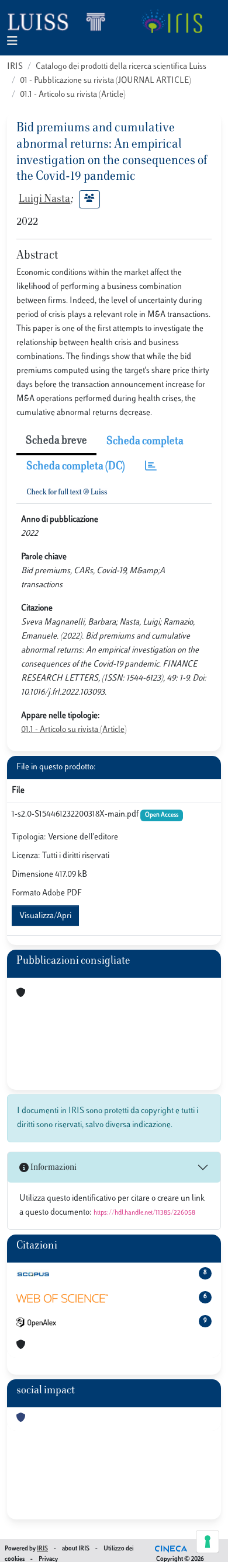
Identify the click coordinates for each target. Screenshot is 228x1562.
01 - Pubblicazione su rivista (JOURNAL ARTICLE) (105, 80)
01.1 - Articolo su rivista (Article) (73, 94)
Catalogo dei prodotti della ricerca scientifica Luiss (121, 66)
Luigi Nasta (44, 199)
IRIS (15, 66)
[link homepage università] (172, 21)
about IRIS (75, 1549)
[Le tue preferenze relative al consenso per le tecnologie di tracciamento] (207, 1541)
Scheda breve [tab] (56, 441)
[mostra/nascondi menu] (12, 41)
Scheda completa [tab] (145, 442)
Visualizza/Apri (45, 916)
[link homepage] (61, 21)
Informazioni (53, 1167)
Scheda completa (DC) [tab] (75, 467)
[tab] (151, 467)
